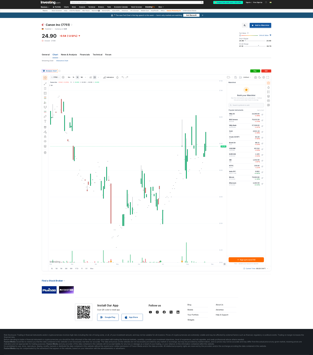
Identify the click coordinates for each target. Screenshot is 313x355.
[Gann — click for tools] (45, 102)
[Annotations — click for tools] (45, 121)
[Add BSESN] (262, 120)
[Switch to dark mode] (259, 77)
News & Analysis (69, 54)
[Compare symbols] (63, 77)
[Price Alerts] (117, 77)
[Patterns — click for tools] (45, 107)
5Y (86, 268)
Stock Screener (136, 7)
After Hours (86, 11)
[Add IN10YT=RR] (262, 172)
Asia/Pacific (155, 11)
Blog (189, 305)
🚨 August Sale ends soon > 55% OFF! (228, 2)
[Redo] (127, 77)
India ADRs (116, 11)
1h (73, 77)
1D (77, 77)
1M (82, 77)
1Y (82, 268)
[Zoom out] (131, 259)
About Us (219, 305)
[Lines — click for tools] (45, 84)
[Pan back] (137, 259)
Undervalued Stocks (189, 11)
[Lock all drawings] (45, 136)
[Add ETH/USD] (262, 184)
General (46, 54)
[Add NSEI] (262, 114)
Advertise (220, 310)
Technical (97, 54)
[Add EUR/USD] (262, 155)
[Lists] (268, 92)
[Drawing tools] (49, 173)
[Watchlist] (268, 83)
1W (56, 268)
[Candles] (95, 77)
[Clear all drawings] (45, 152)
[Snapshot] (255, 77)
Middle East (145, 11)
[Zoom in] (134, 259)
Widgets (191, 320)
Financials (85, 54)
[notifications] (266, 2)
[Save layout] (235, 77)
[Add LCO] (262, 143)
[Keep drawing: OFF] (45, 132)
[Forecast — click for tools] (45, 112)
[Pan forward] (141, 259)
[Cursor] (45, 78)
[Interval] (85, 77)
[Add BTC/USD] (262, 178)
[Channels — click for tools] (45, 88)
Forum (108, 54)
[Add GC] (262, 132)
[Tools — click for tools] (45, 116)
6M (71, 268)
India (65, 11)
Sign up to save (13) (247, 260)
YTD (76, 268)
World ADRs (106, 11)
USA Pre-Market (74, 11)
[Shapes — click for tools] (45, 93)
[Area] (90, 77)
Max (91, 268)
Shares (45, 11)
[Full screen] (268, 77)
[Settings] (224, 264)
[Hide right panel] (226, 173)
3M (66, 268)
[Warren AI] (268, 105)
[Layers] (45, 146)
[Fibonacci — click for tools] (45, 98)
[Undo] (123, 77)
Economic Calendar (121, 7)
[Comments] (268, 101)
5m (69, 77)
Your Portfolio (193, 315)
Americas (125, 11)
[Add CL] (262, 138)
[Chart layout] (229, 77)
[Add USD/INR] (262, 149)
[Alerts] (268, 87)
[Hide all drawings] (45, 141)
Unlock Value (263, 35)
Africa (163, 11)
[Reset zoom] (144, 259)
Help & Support (222, 315)
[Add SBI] (262, 161)
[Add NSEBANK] (262, 126)
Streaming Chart (47, 61)
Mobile (190, 310)
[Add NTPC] (262, 166)
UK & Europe (134, 11)
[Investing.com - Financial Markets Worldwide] (50, 2)
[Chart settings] (264, 77)
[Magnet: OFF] (45, 127)
